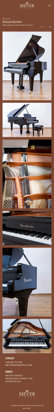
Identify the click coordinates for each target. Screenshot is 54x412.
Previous (42, 26)
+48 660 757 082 (13, 362)
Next (50, 26)
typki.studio (26, 408)
